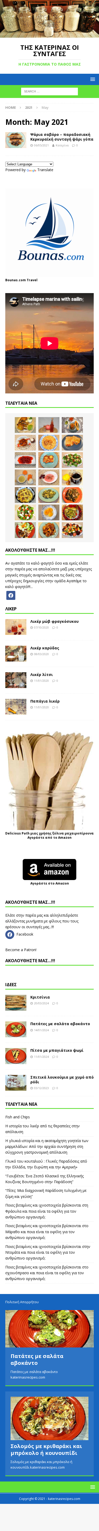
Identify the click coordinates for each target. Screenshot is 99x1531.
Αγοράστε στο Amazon (49, 883)
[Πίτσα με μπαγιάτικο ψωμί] (15, 1056)
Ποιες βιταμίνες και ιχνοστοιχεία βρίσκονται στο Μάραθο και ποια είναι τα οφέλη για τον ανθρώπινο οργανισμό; (46, 1231)
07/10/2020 (41, 627)
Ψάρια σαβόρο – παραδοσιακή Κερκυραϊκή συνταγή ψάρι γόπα (61, 137)
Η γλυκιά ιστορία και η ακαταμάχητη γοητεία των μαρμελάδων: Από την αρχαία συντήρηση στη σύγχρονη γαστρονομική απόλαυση (46, 1146)
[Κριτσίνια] (15, 1003)
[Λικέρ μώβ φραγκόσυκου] (15, 627)
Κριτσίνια (40, 997)
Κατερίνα (62, 145)
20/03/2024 (41, 1003)
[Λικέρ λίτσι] (15, 680)
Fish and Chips (17, 1116)
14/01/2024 (41, 1030)
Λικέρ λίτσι (41, 674)
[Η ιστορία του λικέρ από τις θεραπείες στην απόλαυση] (48, 425)
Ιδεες (11, 984)
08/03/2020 (41, 654)
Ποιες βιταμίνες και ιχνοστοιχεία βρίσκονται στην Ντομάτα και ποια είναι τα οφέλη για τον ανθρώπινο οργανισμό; (47, 1252)
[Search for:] (49, 91)
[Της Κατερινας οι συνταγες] (49, 34)
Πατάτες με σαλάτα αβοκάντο (60, 1023)
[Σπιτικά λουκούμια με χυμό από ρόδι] (15, 1083)
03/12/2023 (41, 1088)
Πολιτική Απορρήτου (22, 1302)
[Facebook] (10, 594)
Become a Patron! (20, 949)
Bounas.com (15, 280)
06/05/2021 (41, 145)
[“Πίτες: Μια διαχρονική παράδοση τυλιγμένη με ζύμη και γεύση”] (72, 443)
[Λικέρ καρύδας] (15, 653)
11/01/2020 (41, 681)
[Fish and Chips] (25, 425)
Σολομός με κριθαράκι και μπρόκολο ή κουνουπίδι (46, 1449)
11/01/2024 (41, 1057)
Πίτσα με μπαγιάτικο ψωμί (56, 1050)
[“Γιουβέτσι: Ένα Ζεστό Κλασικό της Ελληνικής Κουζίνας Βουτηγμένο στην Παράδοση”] (48, 443)
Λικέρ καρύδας (44, 647)
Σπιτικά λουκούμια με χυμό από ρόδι (62, 1079)
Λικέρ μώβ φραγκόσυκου (54, 621)
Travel (32, 280)
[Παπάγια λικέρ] (15, 707)
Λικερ (11, 609)
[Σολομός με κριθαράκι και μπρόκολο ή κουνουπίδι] (49, 1418)
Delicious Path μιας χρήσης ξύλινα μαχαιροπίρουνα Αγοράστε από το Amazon (49, 835)
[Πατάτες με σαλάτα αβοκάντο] (15, 1029)
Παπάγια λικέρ (45, 701)
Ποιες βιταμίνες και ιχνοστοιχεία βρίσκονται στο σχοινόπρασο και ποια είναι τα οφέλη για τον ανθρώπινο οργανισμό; (46, 1273)
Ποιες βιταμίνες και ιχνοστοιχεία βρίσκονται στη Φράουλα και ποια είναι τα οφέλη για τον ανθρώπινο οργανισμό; (46, 1211)
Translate (45, 169)
